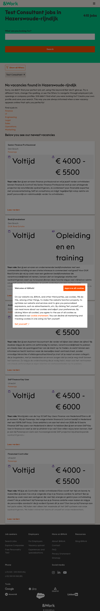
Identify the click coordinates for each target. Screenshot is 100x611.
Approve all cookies (74, 288)
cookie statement (39, 316)
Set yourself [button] (21, 324)
